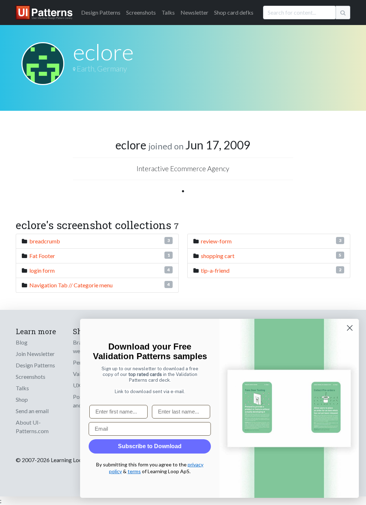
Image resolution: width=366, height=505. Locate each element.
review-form (216, 241)
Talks (168, 12)
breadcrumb (44, 241)
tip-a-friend (215, 270)
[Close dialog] (349, 328)
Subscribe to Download (150, 446)
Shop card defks (233, 12)
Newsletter (194, 12)
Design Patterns (35, 365)
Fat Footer (42, 255)
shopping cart (217, 255)
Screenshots (141, 12)
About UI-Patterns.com (32, 426)
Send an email (32, 410)
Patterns (100, 12)
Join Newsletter (35, 353)
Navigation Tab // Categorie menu (71, 285)
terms (134, 471)
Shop (22, 399)
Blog (22, 342)
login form (42, 270)
